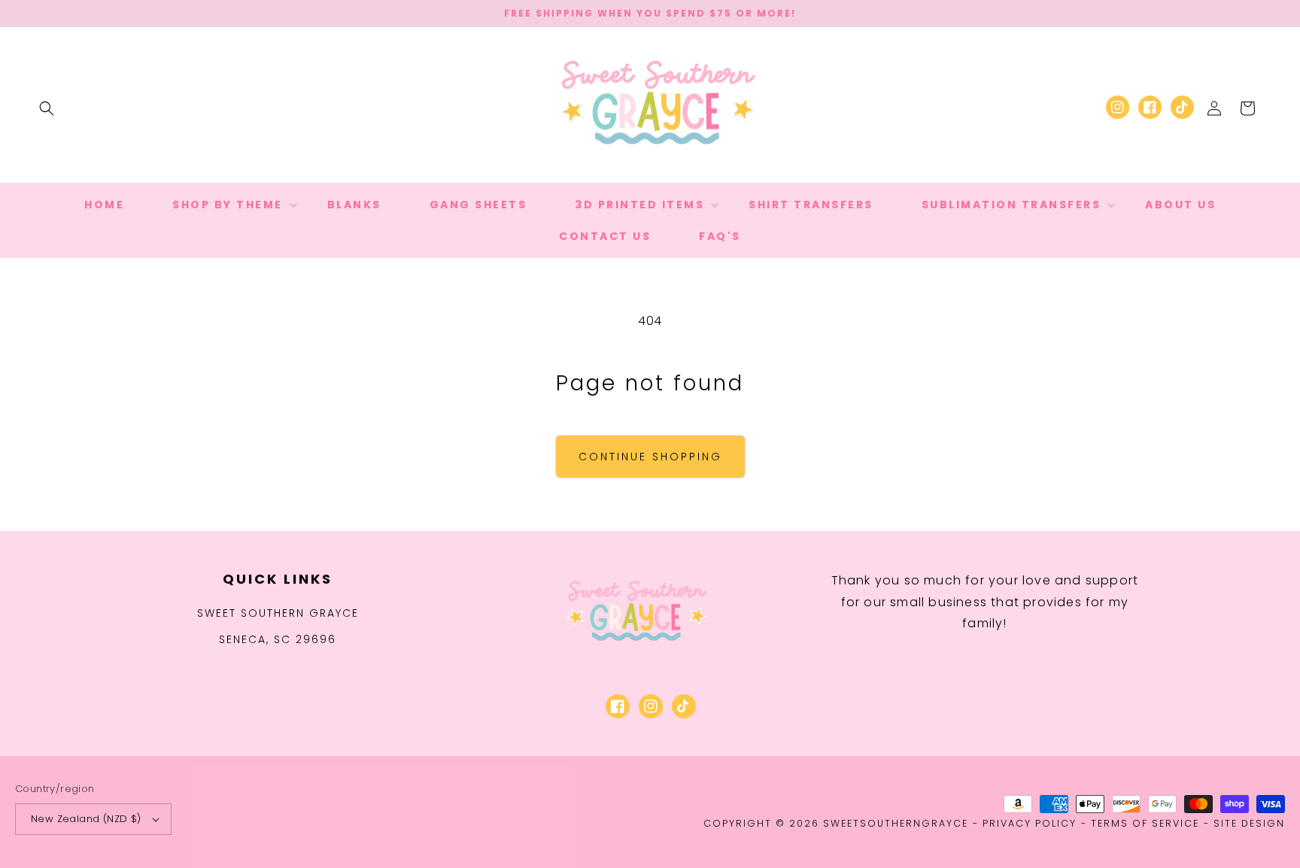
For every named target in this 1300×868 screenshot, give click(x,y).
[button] (46, 108)
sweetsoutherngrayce (895, 823)
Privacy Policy (1030, 823)
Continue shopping (650, 456)
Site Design (1249, 823)
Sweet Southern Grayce (278, 613)
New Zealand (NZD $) (86, 819)
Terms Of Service (1145, 823)
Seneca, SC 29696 (277, 639)
